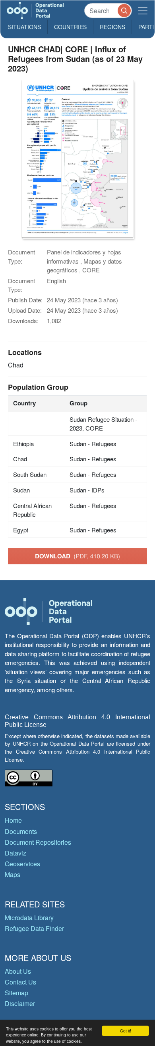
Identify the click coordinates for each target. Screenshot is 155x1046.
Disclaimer (20, 1003)
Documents (21, 831)
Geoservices (22, 863)
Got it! (125, 1031)
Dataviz (15, 852)
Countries (70, 27)
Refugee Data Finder (34, 928)
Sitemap (16, 992)
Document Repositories (38, 842)
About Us (18, 971)
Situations (24, 27)
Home (13, 820)
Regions (112, 27)
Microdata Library (29, 917)
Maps (12, 874)
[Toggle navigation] (142, 11)
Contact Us (20, 981)
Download (77, 556)
